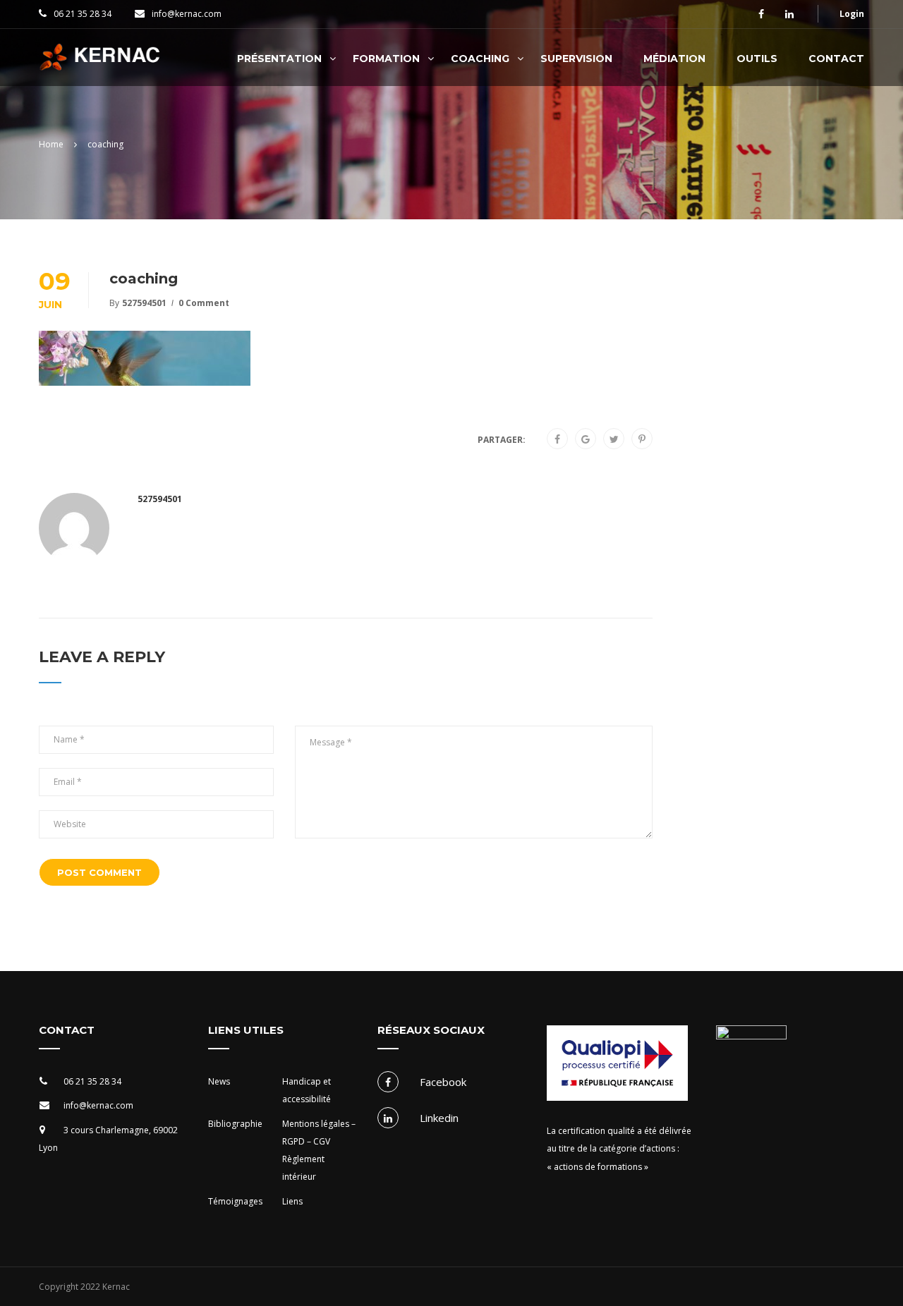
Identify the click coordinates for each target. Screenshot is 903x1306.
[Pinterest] (642, 439)
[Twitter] (614, 439)
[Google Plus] (585, 439)
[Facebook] (557, 439)
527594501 (144, 303)
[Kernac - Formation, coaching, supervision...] (103, 64)
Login (852, 14)
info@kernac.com (187, 14)
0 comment (203, 303)
